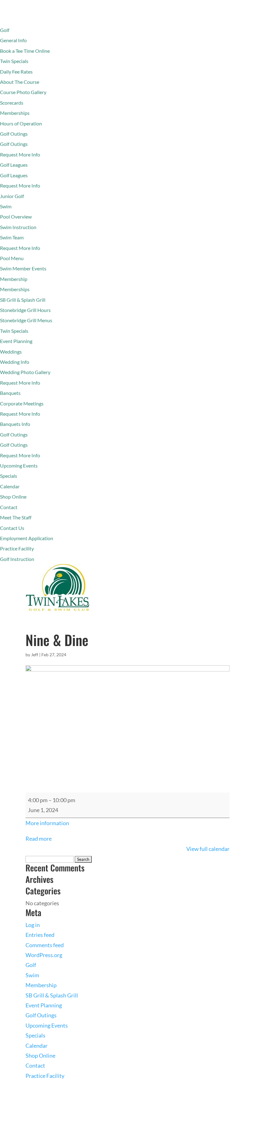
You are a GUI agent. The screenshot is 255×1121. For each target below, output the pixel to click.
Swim (6, 206)
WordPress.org (44, 954)
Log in (33, 924)
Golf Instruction (17, 559)
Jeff (34, 654)
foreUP (63, 1116)
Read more (39, 838)
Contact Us (12, 528)
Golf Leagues (14, 165)
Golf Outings (14, 134)
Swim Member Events (23, 268)
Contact (8, 507)
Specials (8, 476)
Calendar (10, 486)
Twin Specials (14, 61)
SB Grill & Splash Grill (22, 300)
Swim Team (12, 237)
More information (47, 823)
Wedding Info (14, 362)
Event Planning (16, 341)
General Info (13, 40)
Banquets (10, 393)
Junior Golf (12, 196)
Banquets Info (15, 424)
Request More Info (20, 154)
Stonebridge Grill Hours (25, 310)
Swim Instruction (18, 227)
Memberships (15, 113)
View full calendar (208, 848)
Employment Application (26, 538)
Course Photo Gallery (23, 92)
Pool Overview (16, 216)
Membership (13, 279)
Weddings (11, 352)
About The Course (19, 82)
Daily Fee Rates (16, 72)
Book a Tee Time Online (25, 51)
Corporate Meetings (22, 403)
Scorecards (11, 103)
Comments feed (45, 945)
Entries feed (40, 934)
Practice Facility (17, 548)
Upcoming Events (19, 465)
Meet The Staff (15, 517)
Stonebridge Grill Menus (26, 320)
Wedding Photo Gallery (25, 372)
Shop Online (13, 496)
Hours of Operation (21, 123)
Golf (4, 30)
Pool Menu (12, 258)
